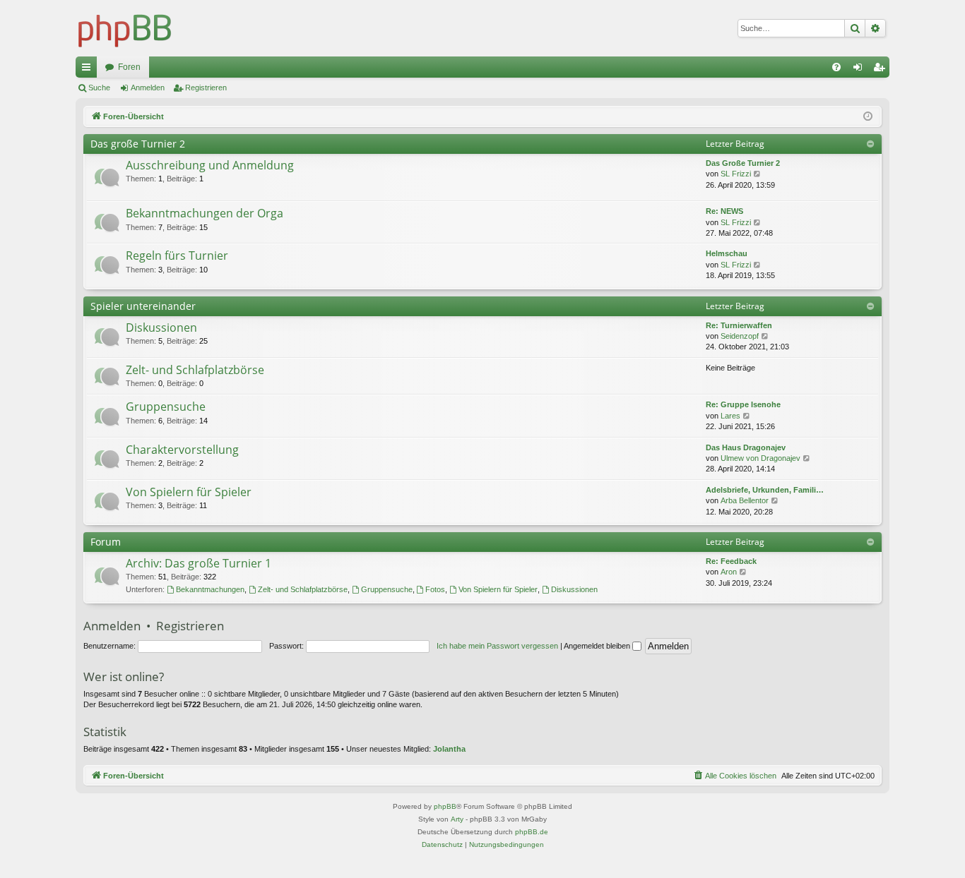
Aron (729, 571)
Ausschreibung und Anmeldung (210, 165)
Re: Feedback (731, 561)
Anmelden (148, 87)
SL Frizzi (736, 173)
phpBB (445, 806)
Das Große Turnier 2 (743, 163)
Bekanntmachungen (210, 589)
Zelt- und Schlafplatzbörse (195, 370)
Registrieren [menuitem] (881, 70)
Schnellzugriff (89, 70)
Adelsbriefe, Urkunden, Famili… (765, 490)
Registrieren (206, 87)
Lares (730, 415)
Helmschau (726, 253)
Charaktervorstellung (182, 449)
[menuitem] (836, 67)
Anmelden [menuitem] (860, 70)
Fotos (435, 589)
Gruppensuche (166, 406)
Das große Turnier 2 (137, 143)
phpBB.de (531, 832)
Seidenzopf (740, 336)
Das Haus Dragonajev (746, 447)
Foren (129, 67)
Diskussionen (161, 327)
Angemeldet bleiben (598, 646)
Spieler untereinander (143, 306)
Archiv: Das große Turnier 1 (198, 563)
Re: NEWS (724, 211)
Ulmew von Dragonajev (760, 458)
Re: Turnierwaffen (739, 325)
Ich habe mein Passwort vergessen (497, 646)
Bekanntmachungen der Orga (204, 213)
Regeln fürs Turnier (177, 255)
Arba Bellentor (745, 500)
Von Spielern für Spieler (188, 492)
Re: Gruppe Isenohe (743, 404)
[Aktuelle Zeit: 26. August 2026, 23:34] (867, 117)
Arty (457, 819)
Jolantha (449, 749)
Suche (99, 87)
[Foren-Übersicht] (125, 28)
